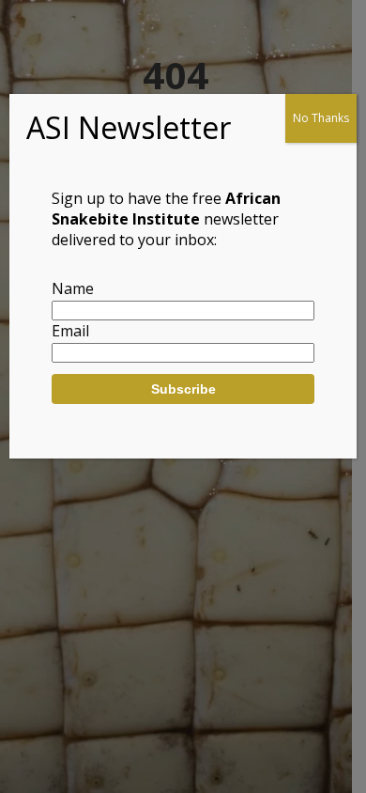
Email (70, 330)
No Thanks (321, 118)
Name (73, 288)
